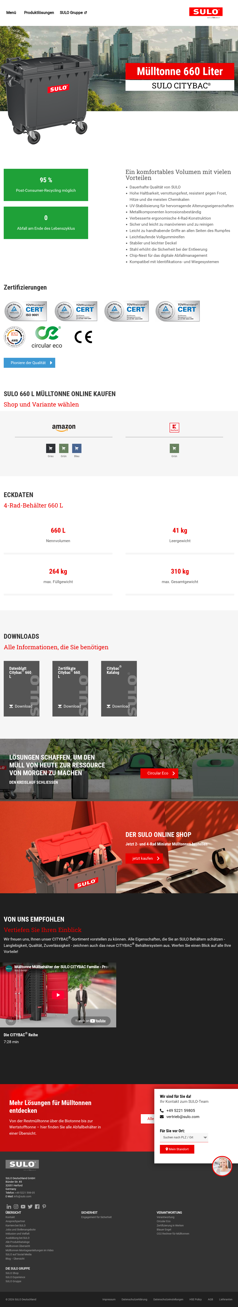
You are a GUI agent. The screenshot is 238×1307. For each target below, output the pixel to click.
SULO (210, 13)
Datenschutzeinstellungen (168, 1299)
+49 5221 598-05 (25, 1192)
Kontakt (10, 1217)
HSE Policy (195, 1299)
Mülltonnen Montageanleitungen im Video (30, 1250)
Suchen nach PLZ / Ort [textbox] (178, 1137)
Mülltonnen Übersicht (18, 1246)
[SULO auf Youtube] (23, 1205)
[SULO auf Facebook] (37, 1205)
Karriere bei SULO (16, 1225)
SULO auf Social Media (19, 1254)
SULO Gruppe (72, 12)
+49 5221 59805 (180, 1110)
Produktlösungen (39, 12)
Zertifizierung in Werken (170, 1225)
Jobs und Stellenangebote (21, 1229)
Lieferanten (225, 1299)
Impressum (108, 1299)
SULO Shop (12, 1273)
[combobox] (184, 1137)
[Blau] (76, 448)
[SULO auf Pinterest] (44, 1205)
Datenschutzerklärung (134, 1299)
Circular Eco (164, 1221)
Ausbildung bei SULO (18, 1237)
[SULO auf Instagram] (16, 1205)
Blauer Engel (164, 1229)
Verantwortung (165, 1217)
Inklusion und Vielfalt (18, 1233)
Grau (51, 456)
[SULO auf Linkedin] (9, 1205)
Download (23, 706)
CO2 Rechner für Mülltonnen (173, 1233)
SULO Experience (15, 1277)
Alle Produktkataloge (18, 1241)
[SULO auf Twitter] (30, 1205)
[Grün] (63, 448)
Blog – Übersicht (15, 1258)
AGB (210, 1299)
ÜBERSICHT (13, 1212)
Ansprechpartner (15, 1221)
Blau (76, 456)
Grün (64, 456)
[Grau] (50, 448)
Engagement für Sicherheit (96, 1217)
